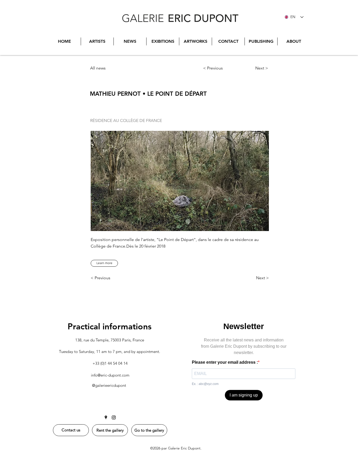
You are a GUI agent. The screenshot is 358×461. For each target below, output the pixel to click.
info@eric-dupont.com (110, 375)
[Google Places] (106, 417)
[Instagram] (113, 417)
